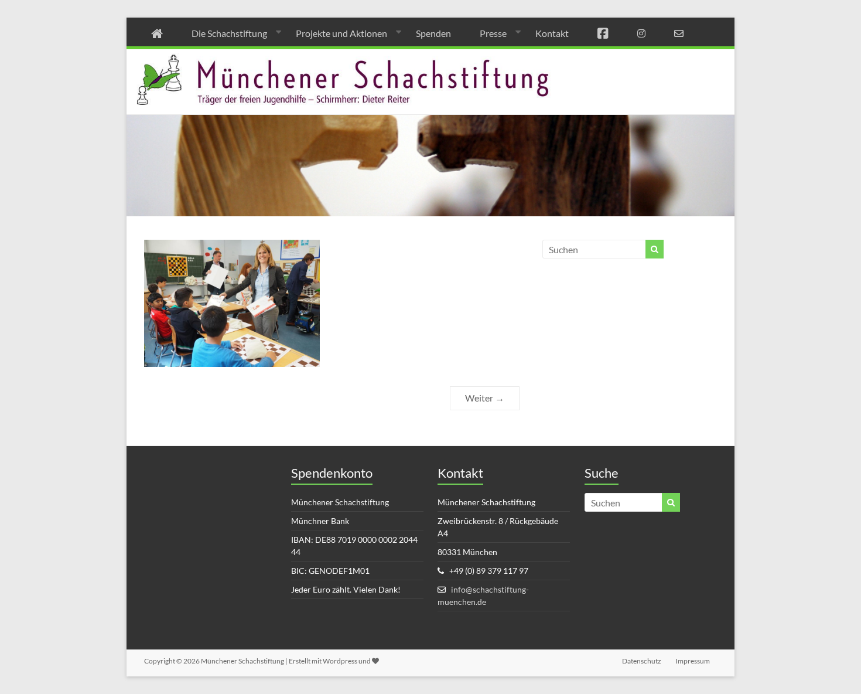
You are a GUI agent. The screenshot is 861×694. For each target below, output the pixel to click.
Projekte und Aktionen (341, 33)
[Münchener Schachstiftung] (430, 57)
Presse (493, 33)
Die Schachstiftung (229, 33)
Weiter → (484, 397)
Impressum (692, 660)
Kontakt (552, 33)
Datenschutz (641, 660)
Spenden (433, 33)
